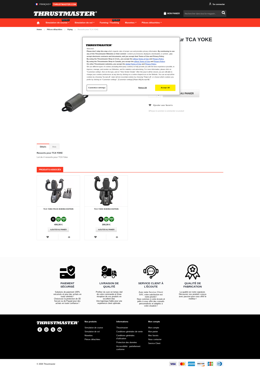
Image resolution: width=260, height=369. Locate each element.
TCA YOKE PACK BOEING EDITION (58, 209)
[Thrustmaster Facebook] (39, 329)
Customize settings (96, 88)
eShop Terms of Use (141, 59)
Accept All (165, 88)
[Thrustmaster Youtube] (59, 329)
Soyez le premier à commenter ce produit (167, 111)
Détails (43, 147)
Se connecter (218, 4)
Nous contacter (154, 339)
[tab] (43, 147)
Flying (70, 29)
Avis (54, 147)
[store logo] (65, 13)
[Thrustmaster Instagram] (46, 329)
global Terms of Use (133, 64)
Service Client (154, 343)
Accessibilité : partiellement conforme (128, 347)
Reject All (142, 88)
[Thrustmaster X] (53, 329)
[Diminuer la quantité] (159, 95)
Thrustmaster (122, 328)
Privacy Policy (158, 59)
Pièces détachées (54, 29)
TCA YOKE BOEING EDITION (106, 209)
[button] (43, 4)
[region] (131, 66)
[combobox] (204, 13)
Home (39, 29)
